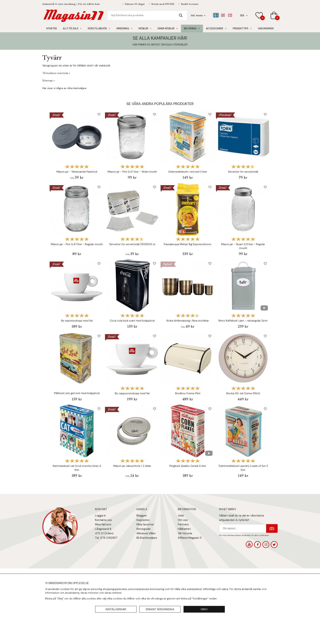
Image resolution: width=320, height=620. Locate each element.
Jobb (181, 515)
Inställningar (116, 609)
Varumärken (266, 28)
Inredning (122, 28)
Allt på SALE (70, 28)
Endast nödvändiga (160, 609)
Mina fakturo (103, 524)
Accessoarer (214, 28)
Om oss (183, 520)
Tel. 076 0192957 (106, 538)
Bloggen (141, 515)
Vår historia (185, 533)
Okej (204, 609)
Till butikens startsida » (56, 73)
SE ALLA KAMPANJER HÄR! (160, 38)
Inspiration (143, 520)
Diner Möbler (166, 28)
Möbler (143, 28)
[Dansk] (230, 15)
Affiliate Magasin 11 (189, 538)
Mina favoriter (145, 524)
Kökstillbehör (97, 28)
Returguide (143, 529)
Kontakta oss (103, 520)
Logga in (100, 515)
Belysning (190, 28)
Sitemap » (48, 80)
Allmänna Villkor (146, 533)
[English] (223, 15)
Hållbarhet (184, 529)
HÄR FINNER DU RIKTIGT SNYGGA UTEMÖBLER (160, 44)
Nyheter (51, 28)
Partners (183, 524)
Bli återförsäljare (146, 538)
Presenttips (240, 28)
